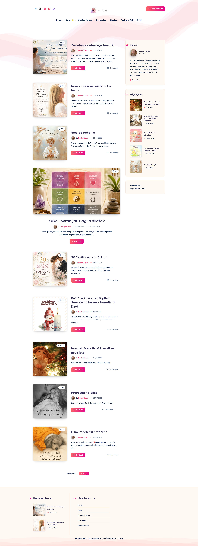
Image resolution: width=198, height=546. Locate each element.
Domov (59, 20)
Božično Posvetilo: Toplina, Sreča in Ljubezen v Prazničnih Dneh (93, 302)
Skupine (113, 20)
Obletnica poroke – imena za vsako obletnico (151, 118)
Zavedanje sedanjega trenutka (93, 45)
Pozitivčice (101, 20)
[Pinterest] (49, 8)
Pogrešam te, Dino (84, 392)
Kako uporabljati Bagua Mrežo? (77, 221)
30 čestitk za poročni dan (89, 257)
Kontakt (80, 510)
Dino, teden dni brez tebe (89, 432)
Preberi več (79, 68)
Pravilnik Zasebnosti (84, 515)
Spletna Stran (136, 80)
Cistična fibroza (85, 20)
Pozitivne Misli (127, 20)
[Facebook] (35, 8)
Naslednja (84, 474)
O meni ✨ (69, 20)
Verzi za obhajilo (83, 132)
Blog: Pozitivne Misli (137, 189)
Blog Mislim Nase (83, 526)
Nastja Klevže (144, 52)
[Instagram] (44, 8)
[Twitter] (40, 8)
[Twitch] (53, 8)
